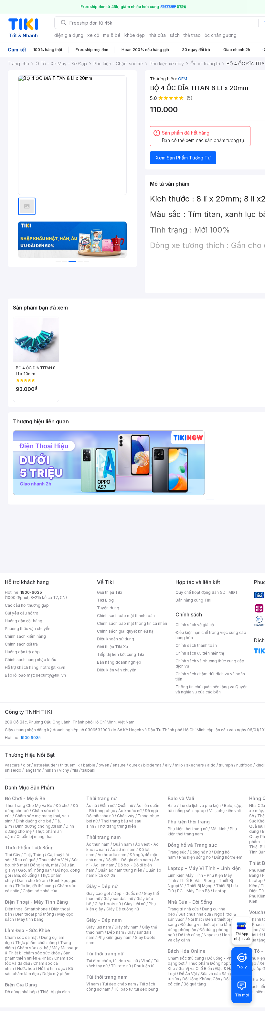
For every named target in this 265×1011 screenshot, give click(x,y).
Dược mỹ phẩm (56, 973)
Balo (172, 805)
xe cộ (93, 35)
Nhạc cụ (211, 934)
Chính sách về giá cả (194, 624)
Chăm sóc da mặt (21, 937)
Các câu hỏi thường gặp (27, 605)
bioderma (152, 765)
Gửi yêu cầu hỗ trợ (21, 613)
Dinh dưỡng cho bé (33, 821)
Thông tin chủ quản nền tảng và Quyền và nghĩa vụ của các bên (211, 689)
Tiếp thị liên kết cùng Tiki (120, 654)
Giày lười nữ (134, 903)
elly (168, 765)
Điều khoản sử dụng (115, 638)
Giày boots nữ (108, 903)
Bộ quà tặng (195, 984)
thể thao (192, 35)
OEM (182, 78)
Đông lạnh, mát (44, 865)
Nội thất (195, 919)
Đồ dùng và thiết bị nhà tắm (205, 924)
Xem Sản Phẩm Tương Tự (183, 157)
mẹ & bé (112, 35)
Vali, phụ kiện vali (225, 810)
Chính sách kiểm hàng (25, 636)
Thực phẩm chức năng (36, 942)
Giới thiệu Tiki (109, 592)
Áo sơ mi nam (122, 849)
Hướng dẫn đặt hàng (23, 620)
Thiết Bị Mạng (200, 885)
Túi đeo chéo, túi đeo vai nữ (112, 960)
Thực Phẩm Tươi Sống (29, 847)
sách (175, 35)
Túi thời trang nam (106, 977)
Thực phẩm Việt (53, 859)
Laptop (220, 890)
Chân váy (125, 815)
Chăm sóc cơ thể (32, 947)
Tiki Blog (105, 600)
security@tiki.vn (51, 675)
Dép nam (115, 932)
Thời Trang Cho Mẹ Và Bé (28, 805)
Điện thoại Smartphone (26, 909)
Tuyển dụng (108, 607)
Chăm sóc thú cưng (186, 958)
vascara (12, 765)
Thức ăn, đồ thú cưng (34, 885)
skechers (195, 765)
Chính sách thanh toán (196, 645)
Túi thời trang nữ (104, 953)
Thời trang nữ (101, 798)
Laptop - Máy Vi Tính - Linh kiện (204, 868)
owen (104, 765)
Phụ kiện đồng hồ (195, 857)
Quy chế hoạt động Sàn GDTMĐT (206, 592)
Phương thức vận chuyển (27, 628)
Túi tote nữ (121, 965)
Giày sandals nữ (118, 898)
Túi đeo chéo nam (119, 984)
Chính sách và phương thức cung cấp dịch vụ (209, 663)
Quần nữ (125, 805)
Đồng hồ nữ (200, 852)
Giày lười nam (98, 927)
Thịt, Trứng (34, 854)
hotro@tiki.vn (52, 667)
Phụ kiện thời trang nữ (187, 828)
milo (179, 765)
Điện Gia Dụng (21, 984)
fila (75, 770)
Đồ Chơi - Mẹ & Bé (25, 798)
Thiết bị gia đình (55, 991)
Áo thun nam (98, 844)
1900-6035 (31, 592)
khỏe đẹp (134, 35)
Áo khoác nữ (130, 810)
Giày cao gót (98, 893)
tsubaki (88, 770)
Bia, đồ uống (25, 875)
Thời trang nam (103, 837)
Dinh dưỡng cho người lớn (38, 826)
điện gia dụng (68, 35)
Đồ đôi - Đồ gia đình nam (128, 859)
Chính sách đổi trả (21, 644)
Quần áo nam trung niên (120, 870)
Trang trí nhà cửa (183, 909)
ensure (119, 765)
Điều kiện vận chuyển (116, 670)
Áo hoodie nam (112, 854)
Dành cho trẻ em (32, 880)
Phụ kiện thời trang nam (202, 831)
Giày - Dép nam (104, 920)
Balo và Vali (181, 798)
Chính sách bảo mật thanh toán (126, 615)
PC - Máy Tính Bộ (193, 890)
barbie (89, 765)
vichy (64, 770)
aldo (211, 765)
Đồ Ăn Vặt (188, 973)
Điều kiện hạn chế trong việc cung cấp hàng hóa (210, 635)
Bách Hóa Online (187, 951)
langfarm (33, 770)
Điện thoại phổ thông (34, 914)
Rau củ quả (25, 859)
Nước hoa (26, 968)
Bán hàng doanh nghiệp (119, 662)
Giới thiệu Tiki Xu (112, 646)
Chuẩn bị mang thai (34, 836)
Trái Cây (12, 854)
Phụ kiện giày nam (115, 937)
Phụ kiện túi (144, 965)
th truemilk (70, 765)
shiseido (13, 770)
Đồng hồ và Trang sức (192, 845)
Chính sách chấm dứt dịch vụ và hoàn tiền (210, 676)
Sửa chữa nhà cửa (194, 914)
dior (26, 765)
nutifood (244, 765)
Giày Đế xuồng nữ (122, 909)
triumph (226, 765)
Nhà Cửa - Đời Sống (190, 902)
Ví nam (92, 984)
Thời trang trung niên (116, 826)
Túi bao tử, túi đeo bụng (136, 989)
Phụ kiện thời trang (189, 821)
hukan (50, 770)
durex (134, 765)
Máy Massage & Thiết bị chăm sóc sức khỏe (42, 950)
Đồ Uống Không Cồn (201, 978)
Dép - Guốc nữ (127, 893)
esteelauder (45, 765)
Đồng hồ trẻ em (228, 857)
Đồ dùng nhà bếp (21, 991)
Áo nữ (91, 805)
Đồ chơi (62, 805)
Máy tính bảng (30, 919)
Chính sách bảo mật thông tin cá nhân (132, 623)
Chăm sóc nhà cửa (40, 890)
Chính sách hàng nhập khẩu (30, 659)
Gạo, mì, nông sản (35, 870)
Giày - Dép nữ (102, 886)
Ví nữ (145, 960)
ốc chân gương (221, 35)
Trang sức (177, 852)
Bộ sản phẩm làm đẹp (39, 971)
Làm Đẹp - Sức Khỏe (27, 930)
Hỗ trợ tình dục (51, 968)
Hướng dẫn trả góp (22, 651)
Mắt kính (219, 828)
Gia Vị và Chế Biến (195, 968)
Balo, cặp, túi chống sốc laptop (205, 808)
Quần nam (122, 844)
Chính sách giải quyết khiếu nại (125, 631)
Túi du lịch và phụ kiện (200, 805)
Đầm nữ (107, 805)
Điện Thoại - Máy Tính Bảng (36, 902)
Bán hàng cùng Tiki (193, 600)
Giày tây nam (126, 927)
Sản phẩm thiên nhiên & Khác (37, 956)
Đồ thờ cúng (189, 934)
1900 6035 (30, 737)
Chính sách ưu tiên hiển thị (199, 653)
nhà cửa (157, 35)
